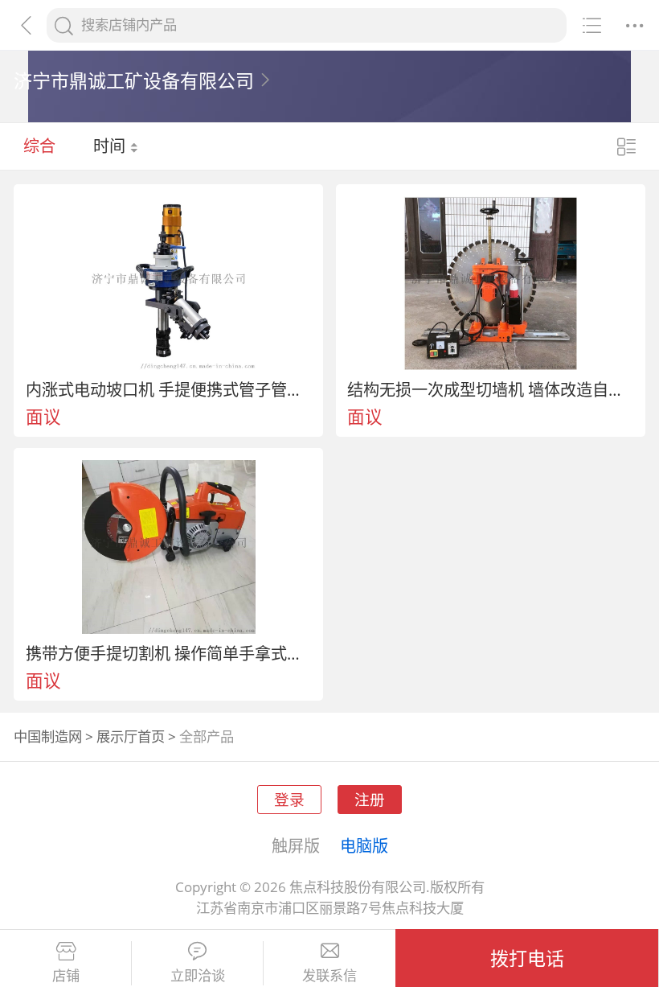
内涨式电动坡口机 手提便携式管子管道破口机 (169, 389)
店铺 (66, 976)
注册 (369, 799)
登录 (289, 799)
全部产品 (206, 736)
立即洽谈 (197, 976)
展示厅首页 (130, 736)
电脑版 (364, 845)
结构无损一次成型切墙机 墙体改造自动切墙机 (490, 389)
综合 (39, 145)
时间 (111, 145)
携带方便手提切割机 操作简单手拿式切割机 (169, 653)
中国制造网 (48, 736)
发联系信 (329, 976)
